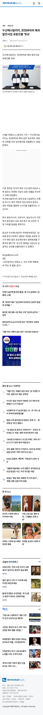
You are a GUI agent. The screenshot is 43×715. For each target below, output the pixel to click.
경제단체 (10, 26)
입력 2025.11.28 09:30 (17, 41)
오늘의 (10, 562)
